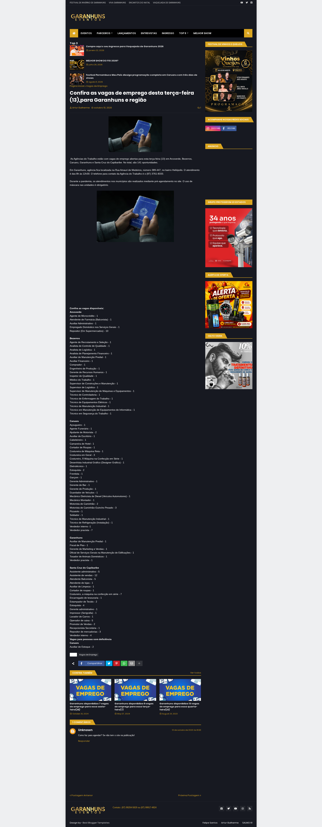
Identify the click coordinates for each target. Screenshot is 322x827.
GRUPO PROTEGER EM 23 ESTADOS (227, 202)
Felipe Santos (210, 822)
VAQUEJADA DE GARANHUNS (167, 2)
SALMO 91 (247, 822)
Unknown (85, 730)
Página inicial (77, 86)
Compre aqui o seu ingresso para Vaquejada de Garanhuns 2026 (125, 46)
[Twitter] (109, 663)
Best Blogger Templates (96, 822)
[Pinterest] (116, 663)
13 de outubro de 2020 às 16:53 (186, 730)
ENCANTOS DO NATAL (139, 2)
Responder (84, 741)
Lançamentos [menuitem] (127, 33)
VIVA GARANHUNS (117, 2)
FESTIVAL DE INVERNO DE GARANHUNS (88, 2)
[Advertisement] (191, 15)
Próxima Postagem (188, 795)
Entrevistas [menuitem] (149, 33)
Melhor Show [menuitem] (202, 33)
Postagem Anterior (82, 795)
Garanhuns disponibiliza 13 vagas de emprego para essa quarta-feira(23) (179, 706)
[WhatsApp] (124, 663)
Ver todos (195, 672)
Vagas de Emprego (97, 86)
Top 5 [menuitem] (182, 33)
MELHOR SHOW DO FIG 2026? (102, 60)
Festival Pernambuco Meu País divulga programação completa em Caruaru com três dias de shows (141, 77)
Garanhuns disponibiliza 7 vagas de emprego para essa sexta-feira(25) (89, 706)
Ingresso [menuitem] (168, 33)
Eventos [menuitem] (86, 33)
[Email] (131, 663)
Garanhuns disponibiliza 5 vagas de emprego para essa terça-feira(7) (134, 706)
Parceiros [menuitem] (103, 33)
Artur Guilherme (230, 822)
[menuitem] (74, 33)
